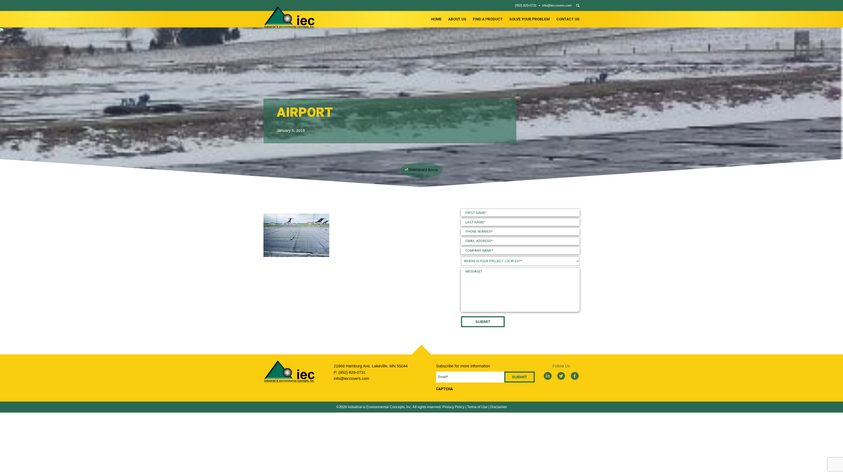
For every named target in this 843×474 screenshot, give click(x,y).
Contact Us (568, 19)
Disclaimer (498, 407)
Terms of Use (477, 407)
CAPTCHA (444, 389)
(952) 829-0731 (526, 5)
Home (436, 19)
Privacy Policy (453, 407)
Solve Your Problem (529, 19)
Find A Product (488, 19)
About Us (457, 19)
